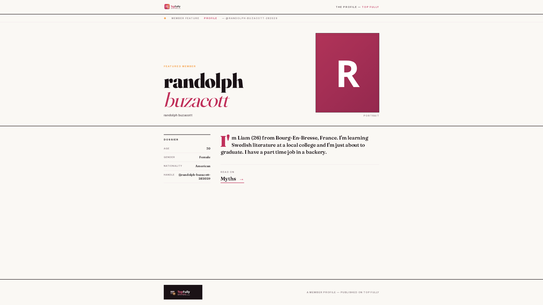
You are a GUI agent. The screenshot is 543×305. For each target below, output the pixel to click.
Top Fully (370, 7)
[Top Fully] (175, 7)
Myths (232, 179)
